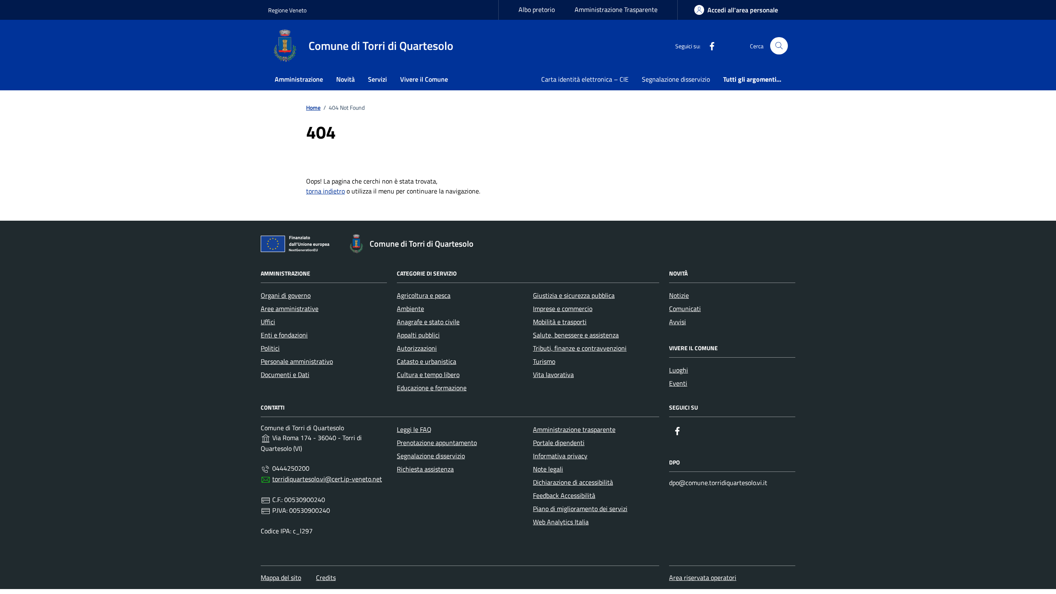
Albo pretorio (537, 9)
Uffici (268, 322)
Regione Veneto (287, 10)
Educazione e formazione (432, 388)
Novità (345, 79)
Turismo (544, 361)
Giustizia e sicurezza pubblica (574, 295)
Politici (270, 348)
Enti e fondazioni (284, 335)
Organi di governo (286, 295)
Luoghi (678, 370)
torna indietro (325, 191)
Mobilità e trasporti (560, 322)
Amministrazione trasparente (574, 429)
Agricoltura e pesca (423, 295)
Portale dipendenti (559, 443)
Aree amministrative (289, 309)
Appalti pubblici (418, 335)
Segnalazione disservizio (676, 79)
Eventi (678, 383)
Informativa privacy (560, 456)
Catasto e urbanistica (426, 361)
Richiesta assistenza (425, 469)
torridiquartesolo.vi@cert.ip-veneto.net (327, 479)
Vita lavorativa (553, 375)
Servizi (377, 79)
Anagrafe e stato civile (428, 322)
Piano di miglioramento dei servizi (580, 509)
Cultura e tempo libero (428, 375)
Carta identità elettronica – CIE (585, 79)
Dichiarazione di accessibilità (573, 482)
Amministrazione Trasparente (616, 9)
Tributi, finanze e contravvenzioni (580, 348)
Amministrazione (299, 79)
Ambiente (410, 309)
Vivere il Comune (424, 79)
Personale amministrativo (297, 361)
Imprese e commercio (562, 309)
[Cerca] (779, 46)
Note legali (548, 469)
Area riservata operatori (702, 577)
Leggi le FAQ (414, 429)
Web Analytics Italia (561, 522)
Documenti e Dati (285, 375)
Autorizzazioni (417, 348)
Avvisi (677, 322)
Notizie (679, 295)
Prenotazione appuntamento (437, 443)
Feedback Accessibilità (564, 495)
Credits (326, 577)
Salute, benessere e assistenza (576, 335)
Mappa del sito (281, 577)
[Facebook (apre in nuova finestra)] (708, 45)
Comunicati (685, 309)
